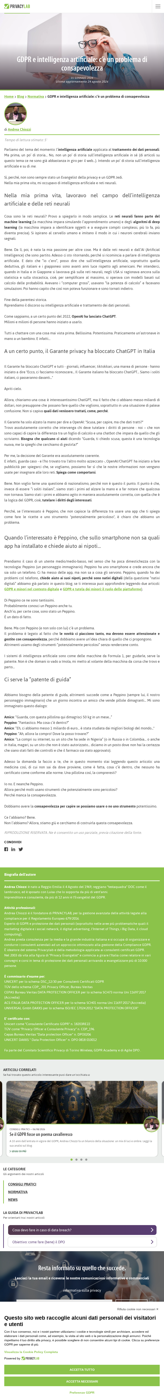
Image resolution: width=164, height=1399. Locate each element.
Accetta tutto (82, 1369)
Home (9, 96)
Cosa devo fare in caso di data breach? (41, 1230)
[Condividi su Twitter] (20, 849)
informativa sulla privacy (82, 1290)
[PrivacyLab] (29, 1358)
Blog (20, 96)
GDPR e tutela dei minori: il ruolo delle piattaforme (102, 589)
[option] (82, 1119)
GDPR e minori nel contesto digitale (31, 589)
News (13, 1199)
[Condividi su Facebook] (6, 849)
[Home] (17, 6)
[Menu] (158, 6)
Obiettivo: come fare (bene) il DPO (38, 1242)
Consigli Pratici (22, 1184)
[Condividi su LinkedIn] (13, 849)
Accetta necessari (82, 1381)
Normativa (36, 96)
